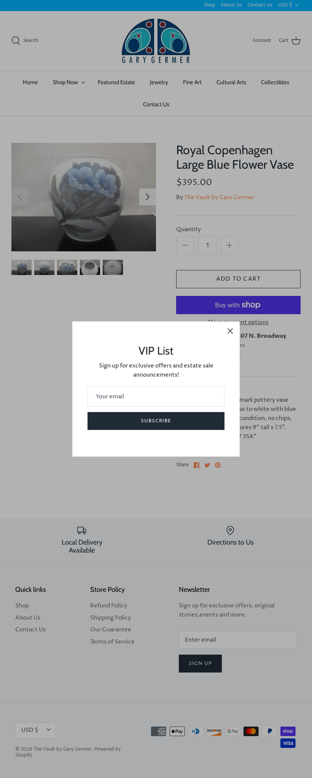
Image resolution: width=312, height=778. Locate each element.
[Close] (230, 331)
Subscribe (156, 420)
